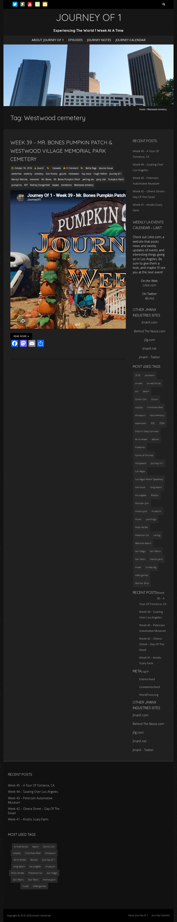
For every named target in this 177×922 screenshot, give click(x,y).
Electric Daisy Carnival (146, 431)
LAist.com (149, 285)
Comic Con (141, 399)
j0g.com (149, 340)
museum (156, 511)
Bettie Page (90, 168)
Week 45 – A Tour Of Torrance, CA (31, 785)
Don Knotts (51, 173)
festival (155, 439)
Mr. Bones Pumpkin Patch (67, 179)
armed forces (154, 383)
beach (146, 391)
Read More (20, 336)
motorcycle (141, 511)
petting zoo (88, 179)
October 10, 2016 (23, 168)
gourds (63, 173)
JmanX (40, 168)
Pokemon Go (142, 535)
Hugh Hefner (100, 173)
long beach (156, 487)
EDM (162, 423)
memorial (34, 179)
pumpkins (16, 184)
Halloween (74, 173)
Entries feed (147, 679)
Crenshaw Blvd (155, 407)
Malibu (154, 495)
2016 (137, 375)
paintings (151, 519)
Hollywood (140, 463)
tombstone (66, 184)
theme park (156, 559)
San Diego (140, 551)
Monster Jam (142, 503)
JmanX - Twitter (149, 357)
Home (142, 109)
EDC (153, 423)
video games (141, 575)
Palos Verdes (141, 527)
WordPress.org (148, 695)
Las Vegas (140, 471)
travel (138, 567)
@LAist (149, 298)
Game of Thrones (144, 455)
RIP (26, 184)
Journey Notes (99, 40)
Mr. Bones (46, 179)
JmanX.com (149, 322)
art (136, 391)
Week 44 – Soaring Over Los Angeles (33, 792)
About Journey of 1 (48, 40)
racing (156, 535)
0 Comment (72, 168)
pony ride (101, 179)
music (138, 519)
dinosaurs (140, 415)
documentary (157, 415)
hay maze (86, 173)
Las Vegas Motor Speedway (149, 479)
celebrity (28, 173)
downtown (140, 423)
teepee (55, 184)
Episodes (75, 40)
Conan (154, 399)
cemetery (39, 173)
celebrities (16, 173)
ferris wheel (141, 439)
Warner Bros (142, 583)
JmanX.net (149, 348)
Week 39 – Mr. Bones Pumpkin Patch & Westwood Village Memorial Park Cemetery (61, 150)
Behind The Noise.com (149, 331)
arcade (138, 383)
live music (140, 487)
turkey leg (151, 567)
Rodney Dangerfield (40, 184)
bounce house (106, 168)
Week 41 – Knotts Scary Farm (28, 819)
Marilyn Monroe (19, 179)
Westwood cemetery (83, 184)
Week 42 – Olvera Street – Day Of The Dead (151, 644)
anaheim (150, 375)
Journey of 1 (115, 173)
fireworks (140, 447)
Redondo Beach (143, 543)
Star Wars (140, 559)
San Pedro (155, 551)
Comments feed (149, 687)
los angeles (140, 495)
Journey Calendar (130, 40)
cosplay (139, 407)
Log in (145, 671)
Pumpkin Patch (116, 179)
